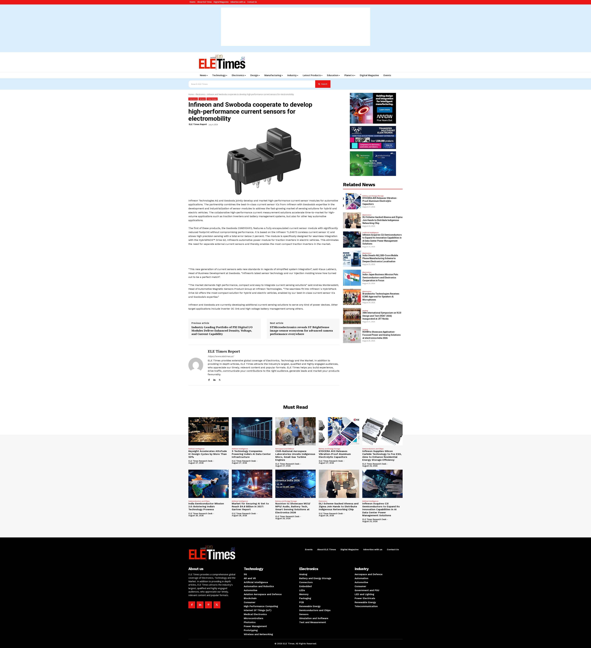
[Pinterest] (208, 604)
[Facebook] (209, 379)
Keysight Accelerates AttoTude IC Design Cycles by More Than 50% (207, 454)
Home (191, 94)
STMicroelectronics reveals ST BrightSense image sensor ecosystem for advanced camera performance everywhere (301, 331)
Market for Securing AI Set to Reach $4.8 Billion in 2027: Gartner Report (250, 506)
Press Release (212, 99)
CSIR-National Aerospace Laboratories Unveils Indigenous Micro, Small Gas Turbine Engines (295, 455)
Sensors (202, 99)
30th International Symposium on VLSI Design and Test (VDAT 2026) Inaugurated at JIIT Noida (381, 316)
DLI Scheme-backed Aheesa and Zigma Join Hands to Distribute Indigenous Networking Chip (382, 220)
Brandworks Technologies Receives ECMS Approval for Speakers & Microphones (380, 296)
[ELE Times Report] (195, 365)
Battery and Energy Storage (373, 196)
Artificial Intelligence (370, 232)
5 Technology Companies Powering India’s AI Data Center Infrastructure (251, 454)
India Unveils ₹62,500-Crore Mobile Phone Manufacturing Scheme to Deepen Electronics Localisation (380, 258)
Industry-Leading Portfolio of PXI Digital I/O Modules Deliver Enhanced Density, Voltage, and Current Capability (222, 331)
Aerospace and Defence (284, 448)
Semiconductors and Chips (373, 448)
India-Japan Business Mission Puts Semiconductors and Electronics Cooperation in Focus (380, 277)
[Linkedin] (214, 379)
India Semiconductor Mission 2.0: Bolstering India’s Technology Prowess (206, 506)
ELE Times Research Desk (200, 461)
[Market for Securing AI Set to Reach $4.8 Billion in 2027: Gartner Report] (252, 484)
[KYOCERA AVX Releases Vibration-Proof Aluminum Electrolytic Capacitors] (352, 201)
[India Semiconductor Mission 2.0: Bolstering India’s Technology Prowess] (208, 484)
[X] (220, 379)
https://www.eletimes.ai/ (221, 356)
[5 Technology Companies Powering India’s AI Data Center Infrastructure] (252, 431)
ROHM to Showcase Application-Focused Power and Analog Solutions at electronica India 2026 (381, 335)
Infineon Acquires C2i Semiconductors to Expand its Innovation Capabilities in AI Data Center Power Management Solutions (381, 509)
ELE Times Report (198, 124)
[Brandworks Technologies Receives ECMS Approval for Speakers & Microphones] (352, 297)
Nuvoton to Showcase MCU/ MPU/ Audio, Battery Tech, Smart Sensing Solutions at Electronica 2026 (292, 508)
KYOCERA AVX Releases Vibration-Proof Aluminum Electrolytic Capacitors (379, 201)
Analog (365, 310)
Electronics (200, 94)
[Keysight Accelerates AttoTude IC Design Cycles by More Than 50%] (208, 431)
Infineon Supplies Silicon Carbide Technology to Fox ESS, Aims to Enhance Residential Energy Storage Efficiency (382, 455)
